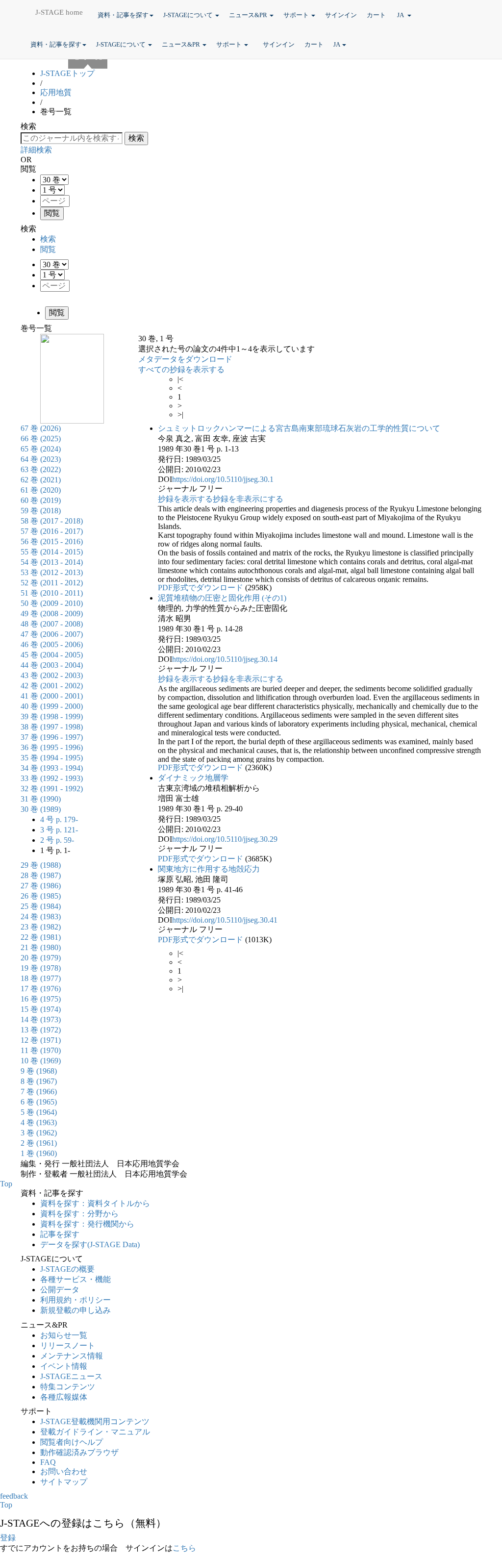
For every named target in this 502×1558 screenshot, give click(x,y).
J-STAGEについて (188, 15)
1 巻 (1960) (39, 1153)
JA (401, 15)
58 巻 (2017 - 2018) (52, 521)
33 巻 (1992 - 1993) (52, 778)
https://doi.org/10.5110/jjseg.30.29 (224, 839)
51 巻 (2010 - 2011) (52, 593)
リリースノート (67, 1345)
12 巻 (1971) (41, 1040)
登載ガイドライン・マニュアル (95, 1432)
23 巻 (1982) (41, 927)
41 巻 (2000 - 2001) (52, 696)
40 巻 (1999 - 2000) (52, 706)
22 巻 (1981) (41, 937)
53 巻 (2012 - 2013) (52, 572)
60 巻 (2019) (41, 500)
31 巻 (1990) (41, 799)
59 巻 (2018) (41, 510)
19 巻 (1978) (41, 968)
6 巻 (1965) (39, 1102)
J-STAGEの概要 (67, 1269)
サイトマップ (63, 1482)
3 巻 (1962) (39, 1133)
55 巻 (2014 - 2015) (52, 552)
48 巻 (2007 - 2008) (52, 624)
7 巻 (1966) (39, 1091)
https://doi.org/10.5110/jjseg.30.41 (224, 920)
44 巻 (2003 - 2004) (52, 665)
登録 (8, 1537)
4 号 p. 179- (59, 819)
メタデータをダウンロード (185, 359)
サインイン (341, 15)
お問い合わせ (63, 1471)
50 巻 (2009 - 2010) (52, 603)
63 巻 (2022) (41, 469)
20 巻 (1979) (41, 958)
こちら (184, 1548)
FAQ (48, 1462)
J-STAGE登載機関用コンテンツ (95, 1421)
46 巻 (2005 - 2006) (52, 644)
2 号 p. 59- (57, 840)
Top (6, 1184)
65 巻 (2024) (41, 449)
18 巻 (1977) (41, 978)
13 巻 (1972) (41, 1030)
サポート (296, 15)
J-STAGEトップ (67, 73)
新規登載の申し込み (75, 1310)
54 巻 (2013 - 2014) (52, 562)
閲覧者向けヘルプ (71, 1442)
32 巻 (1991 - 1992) (52, 788)
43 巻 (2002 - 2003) (52, 675)
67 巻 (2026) (41, 428)
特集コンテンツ (67, 1386)
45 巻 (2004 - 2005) (52, 655)
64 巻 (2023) (41, 459)
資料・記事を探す (123, 15)
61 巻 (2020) (41, 490)
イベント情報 (63, 1366)
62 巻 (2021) (41, 480)
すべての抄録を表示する (181, 369)
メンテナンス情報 (71, 1356)
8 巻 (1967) (39, 1081)
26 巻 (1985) (41, 896)
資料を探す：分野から (79, 1213)
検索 (48, 239)
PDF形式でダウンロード (200, 587)
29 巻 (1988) (41, 865)
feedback (14, 1496)
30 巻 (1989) (41, 809)
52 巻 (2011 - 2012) (52, 582)
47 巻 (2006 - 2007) (52, 634)
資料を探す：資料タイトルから (95, 1203)
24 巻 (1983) (41, 916)
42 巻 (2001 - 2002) (52, 685)
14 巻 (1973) (41, 1019)
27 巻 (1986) (41, 885)
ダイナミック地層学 (193, 778)
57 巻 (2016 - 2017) (52, 531)
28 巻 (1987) (41, 875)
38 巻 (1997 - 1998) (52, 727)
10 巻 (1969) (41, 1060)
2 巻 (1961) (39, 1143)
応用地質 (56, 92)
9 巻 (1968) (39, 1071)
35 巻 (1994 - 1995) (52, 758)
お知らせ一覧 (63, 1335)
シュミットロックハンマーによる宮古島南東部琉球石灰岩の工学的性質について (299, 428)
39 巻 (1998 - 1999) (52, 716)
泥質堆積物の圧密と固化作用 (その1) (222, 598)
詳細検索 (36, 150)
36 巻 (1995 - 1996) (52, 747)
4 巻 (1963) (39, 1122)
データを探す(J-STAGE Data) (91, 1244)
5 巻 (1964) (39, 1112)
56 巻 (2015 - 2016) (52, 541)
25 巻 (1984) (41, 906)
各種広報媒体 (63, 1397)
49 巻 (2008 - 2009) (52, 613)
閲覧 (48, 249)
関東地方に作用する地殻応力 (209, 869)
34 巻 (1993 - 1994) (52, 768)
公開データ (59, 1289)
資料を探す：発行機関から (87, 1224)
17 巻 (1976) (41, 988)
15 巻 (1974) (41, 1009)
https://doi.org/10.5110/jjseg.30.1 (223, 479)
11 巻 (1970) (41, 1050)
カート (377, 15)
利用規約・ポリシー (75, 1300)
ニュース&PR (249, 15)
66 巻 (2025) (41, 438)
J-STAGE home (59, 12)
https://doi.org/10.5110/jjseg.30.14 (224, 659)
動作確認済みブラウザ (79, 1452)
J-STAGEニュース (71, 1376)
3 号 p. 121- (59, 830)
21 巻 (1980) (41, 947)
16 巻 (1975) (41, 999)
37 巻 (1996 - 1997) (52, 737)
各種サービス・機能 (75, 1279)
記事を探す (59, 1234)
